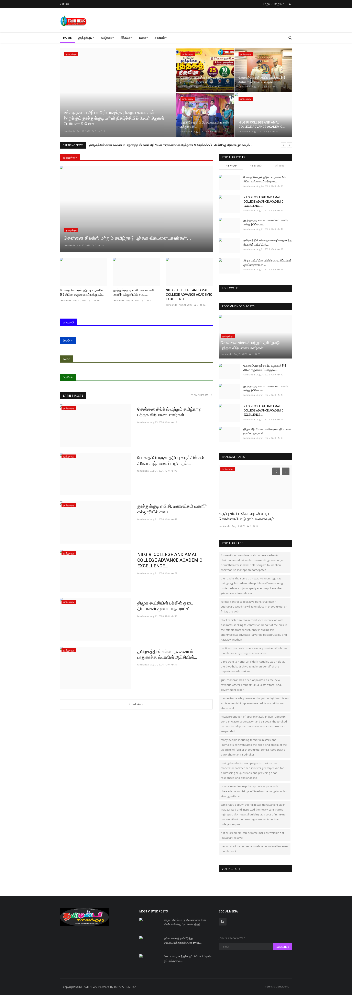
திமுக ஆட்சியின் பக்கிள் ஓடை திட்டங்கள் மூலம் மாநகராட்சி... (165, 605)
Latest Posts (73, 395)
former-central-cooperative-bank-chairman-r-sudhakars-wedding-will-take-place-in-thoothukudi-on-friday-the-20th (254, 606)
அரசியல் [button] (160, 38)
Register (279, 4)
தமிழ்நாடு (68, 322)
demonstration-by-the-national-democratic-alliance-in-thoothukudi (254, 848)
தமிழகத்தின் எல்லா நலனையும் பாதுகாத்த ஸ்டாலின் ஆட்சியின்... (167, 654)
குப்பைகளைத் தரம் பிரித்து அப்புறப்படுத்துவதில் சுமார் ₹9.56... (183, 940)
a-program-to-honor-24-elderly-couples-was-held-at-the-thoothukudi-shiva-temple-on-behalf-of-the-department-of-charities (253, 666)
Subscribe (282, 947)
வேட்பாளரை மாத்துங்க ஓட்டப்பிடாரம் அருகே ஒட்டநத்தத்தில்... (188, 958)
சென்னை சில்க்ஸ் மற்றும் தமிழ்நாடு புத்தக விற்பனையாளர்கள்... (169, 412)
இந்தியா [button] (125, 38)
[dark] (290, 4)
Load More (136, 704)
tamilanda (69, 131)
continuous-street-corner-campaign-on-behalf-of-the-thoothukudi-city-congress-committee (254, 650)
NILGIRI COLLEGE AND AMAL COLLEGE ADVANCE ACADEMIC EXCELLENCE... (169, 560)
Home (67, 38)
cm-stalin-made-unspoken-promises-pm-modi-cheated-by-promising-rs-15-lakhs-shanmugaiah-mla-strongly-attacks (253, 791)
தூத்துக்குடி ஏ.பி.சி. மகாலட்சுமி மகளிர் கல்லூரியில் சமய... (172, 509)
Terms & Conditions (277, 986)
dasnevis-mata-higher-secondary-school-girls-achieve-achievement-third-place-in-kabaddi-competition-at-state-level (254, 703)
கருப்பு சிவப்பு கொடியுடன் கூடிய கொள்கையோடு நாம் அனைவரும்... (248, 516)
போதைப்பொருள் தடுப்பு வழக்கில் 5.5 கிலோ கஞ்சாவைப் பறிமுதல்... (171, 460)
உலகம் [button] (142, 38)
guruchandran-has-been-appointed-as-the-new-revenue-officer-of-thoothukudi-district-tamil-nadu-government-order (252, 685)
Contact (64, 4)
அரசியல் (68, 377)
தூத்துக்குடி (70, 157)
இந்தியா (68, 340)
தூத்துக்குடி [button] (85, 38)
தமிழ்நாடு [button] (106, 38)
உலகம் (66, 359)
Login (266, 4)
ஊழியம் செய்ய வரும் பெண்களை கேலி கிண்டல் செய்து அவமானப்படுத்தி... (185, 922)
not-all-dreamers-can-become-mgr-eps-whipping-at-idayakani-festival (253, 835)
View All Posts (200, 395)
